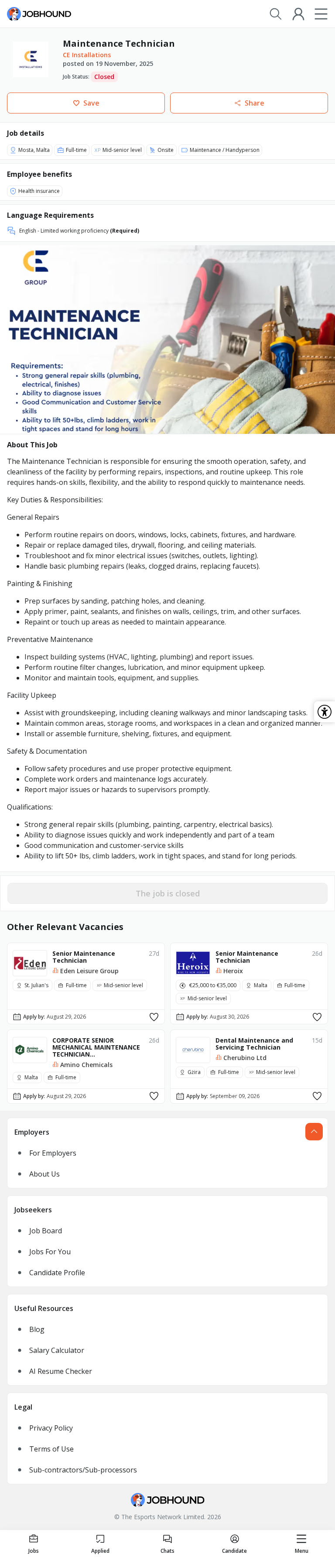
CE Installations (87, 55)
